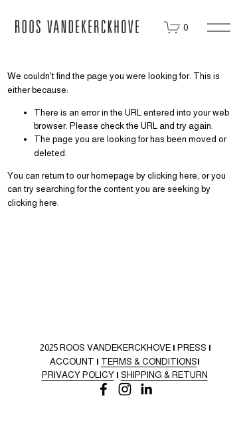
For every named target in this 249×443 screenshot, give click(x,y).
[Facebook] (103, 389)
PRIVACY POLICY (78, 375)
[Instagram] (124, 389)
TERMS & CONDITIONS (149, 362)
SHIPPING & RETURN (164, 375)
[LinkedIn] (146, 389)
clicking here (172, 176)
